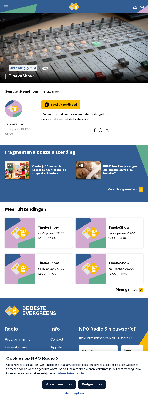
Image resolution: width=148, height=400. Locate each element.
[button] (5, 6)
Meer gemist (126, 290)
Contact (56, 339)
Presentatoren (16, 347)
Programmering (17, 339)
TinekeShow (14, 124)
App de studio (56, 349)
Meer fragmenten (122, 189)
